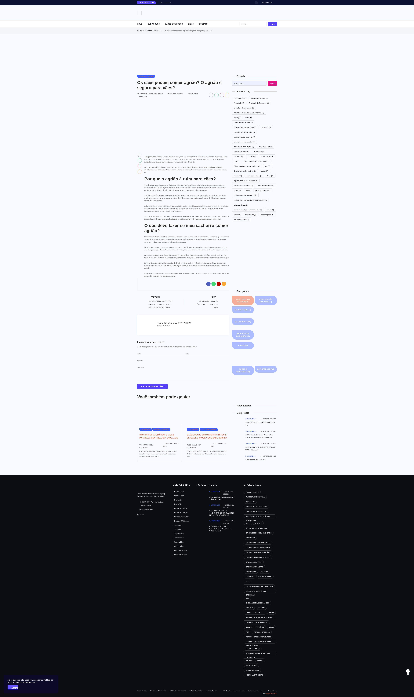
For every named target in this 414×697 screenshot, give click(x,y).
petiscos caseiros (262, 190)
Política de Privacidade (158, 691)
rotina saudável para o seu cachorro (248, 210)
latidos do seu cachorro (243, 185)
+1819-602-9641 (145, 505)
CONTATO (203, 24)
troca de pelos (267, 215)
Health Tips (178, 500)
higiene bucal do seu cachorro (245, 181)
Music (260, 358)
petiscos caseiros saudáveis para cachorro (250, 200)
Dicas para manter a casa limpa (256, 161)
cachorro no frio (265, 147)
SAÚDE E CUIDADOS (174, 24)
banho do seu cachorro (243, 122)
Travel (237, 393)
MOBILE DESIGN (237, 359)
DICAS (191, 24)
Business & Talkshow (181, 516)
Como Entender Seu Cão (255, 459)
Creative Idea (178, 542)
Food (270, 176)
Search (272, 83)
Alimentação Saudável (265, 300)
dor (267, 166)
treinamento (250, 215)
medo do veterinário (266, 185)
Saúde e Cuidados (153, 31)
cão (236, 161)
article (248, 118)
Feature (238, 176)
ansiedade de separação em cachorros (249, 113)
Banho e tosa (243, 310)
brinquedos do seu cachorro (245, 127)
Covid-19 (238, 156)
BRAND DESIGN (260, 312)
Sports (270, 210)
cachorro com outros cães (244, 142)
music (237, 190)
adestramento (240, 98)
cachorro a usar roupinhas (244, 137)
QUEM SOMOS (154, 24)
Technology (178, 525)
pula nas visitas (240, 205)
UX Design (260, 394)
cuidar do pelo (267, 156)
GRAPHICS (261, 346)
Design (260, 323)
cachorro (266, 127)
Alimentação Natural (259, 98)
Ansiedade (239, 103)
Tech (260, 381)
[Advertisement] (207, 50)
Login (272, 24)
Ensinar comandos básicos (245, 171)
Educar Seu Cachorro (243, 335)
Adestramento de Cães (243, 300)
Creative (252, 156)
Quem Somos (141, 691)
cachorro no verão (241, 151)
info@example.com (146, 509)
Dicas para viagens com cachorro (247, 166)
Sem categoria (266, 369)
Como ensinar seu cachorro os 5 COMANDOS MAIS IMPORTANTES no (221, 513)
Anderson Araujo (271, 693)
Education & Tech (180, 550)
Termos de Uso (211, 691)
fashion (264, 171)
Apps (237, 118)
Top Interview (179, 533)
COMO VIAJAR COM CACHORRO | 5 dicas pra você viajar (220, 529)
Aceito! (14, 688)
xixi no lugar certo (241, 219)
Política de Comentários (177, 691)
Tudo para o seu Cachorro (146, 446)
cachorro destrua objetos (244, 147)
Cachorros (259, 151)
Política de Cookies (196, 691)
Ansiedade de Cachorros (259, 103)
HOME (139, 24)
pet (248, 190)
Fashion (261, 335)
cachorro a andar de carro (244, 132)
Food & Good (179, 491)
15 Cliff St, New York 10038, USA (151, 502)
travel (237, 215)
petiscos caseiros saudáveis (245, 195)
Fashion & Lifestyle (180, 508)
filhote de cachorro (254, 176)
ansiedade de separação (244, 108)
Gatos (243, 345)
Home (139, 31)
